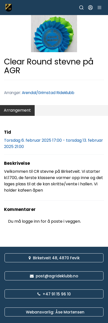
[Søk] (81, 7)
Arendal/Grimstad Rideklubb (48, 92)
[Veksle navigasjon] (99, 7)
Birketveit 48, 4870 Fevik (56, 258)
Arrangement (17, 110)
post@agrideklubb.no (57, 276)
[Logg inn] (90, 7)
